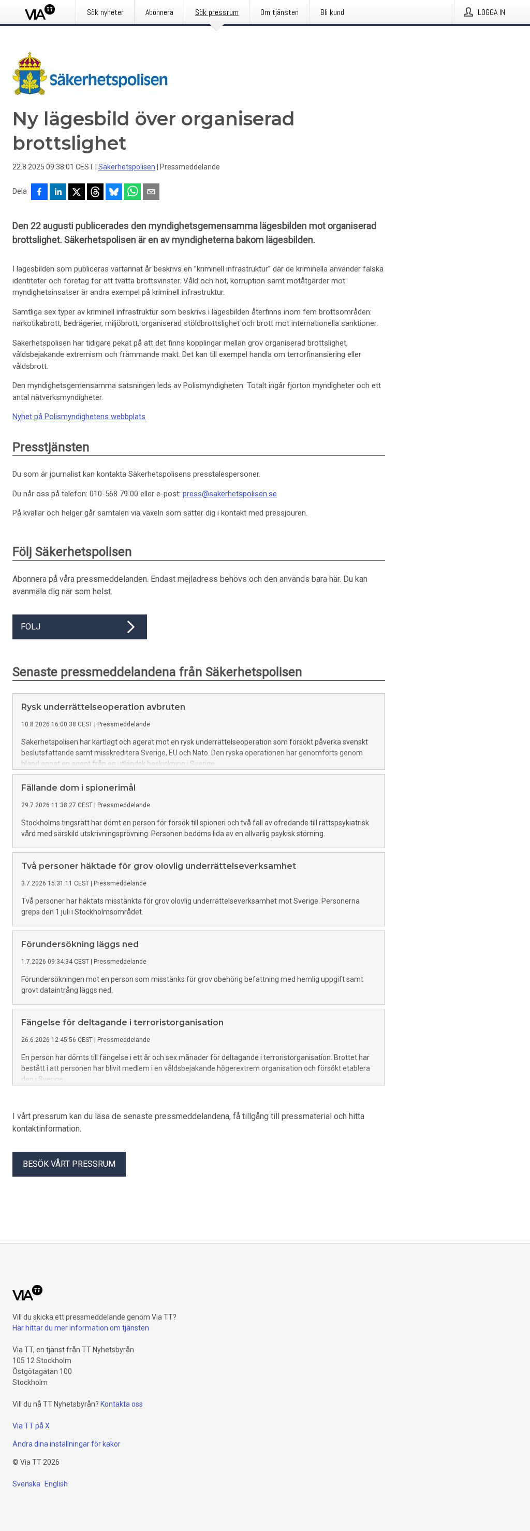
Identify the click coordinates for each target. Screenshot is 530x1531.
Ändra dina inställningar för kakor (66, 1444)
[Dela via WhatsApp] (132, 192)
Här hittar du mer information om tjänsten (80, 1328)
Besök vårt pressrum (69, 1164)
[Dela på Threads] (95, 192)
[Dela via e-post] (151, 192)
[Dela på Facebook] (39, 192)
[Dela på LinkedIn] (58, 192)
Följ (30, 627)
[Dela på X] (76, 192)
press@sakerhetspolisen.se (230, 493)
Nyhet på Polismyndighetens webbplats (78, 416)
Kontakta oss (121, 1404)
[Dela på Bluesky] (114, 192)
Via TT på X (31, 1426)
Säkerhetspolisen (126, 167)
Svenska (26, 1484)
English (56, 1484)
